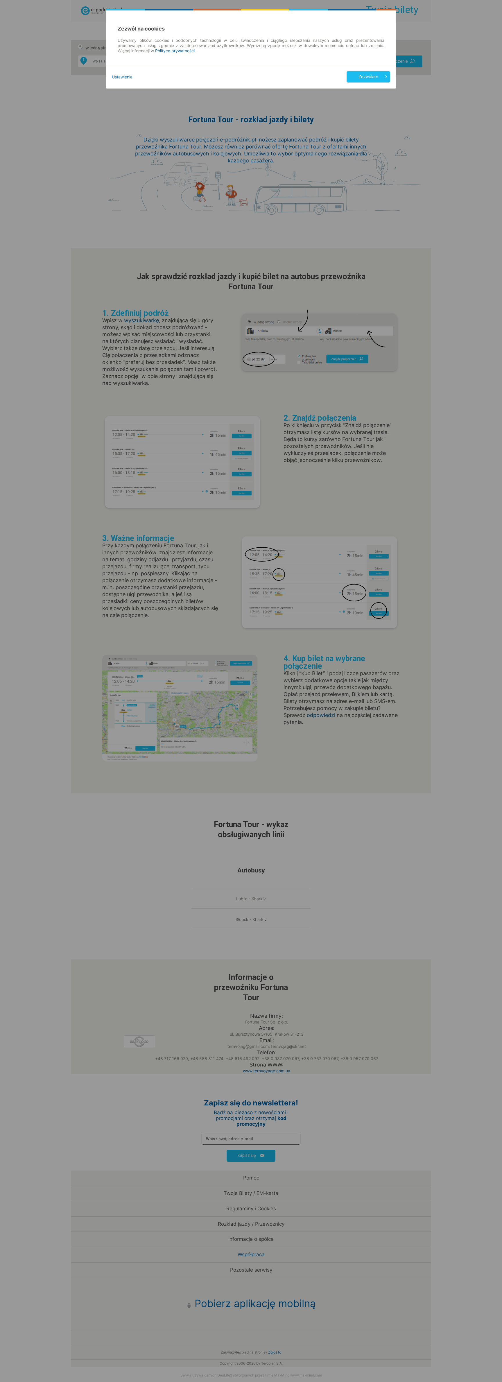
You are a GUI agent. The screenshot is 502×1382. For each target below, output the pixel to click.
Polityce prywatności (175, 50)
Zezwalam (368, 76)
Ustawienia (122, 76)
